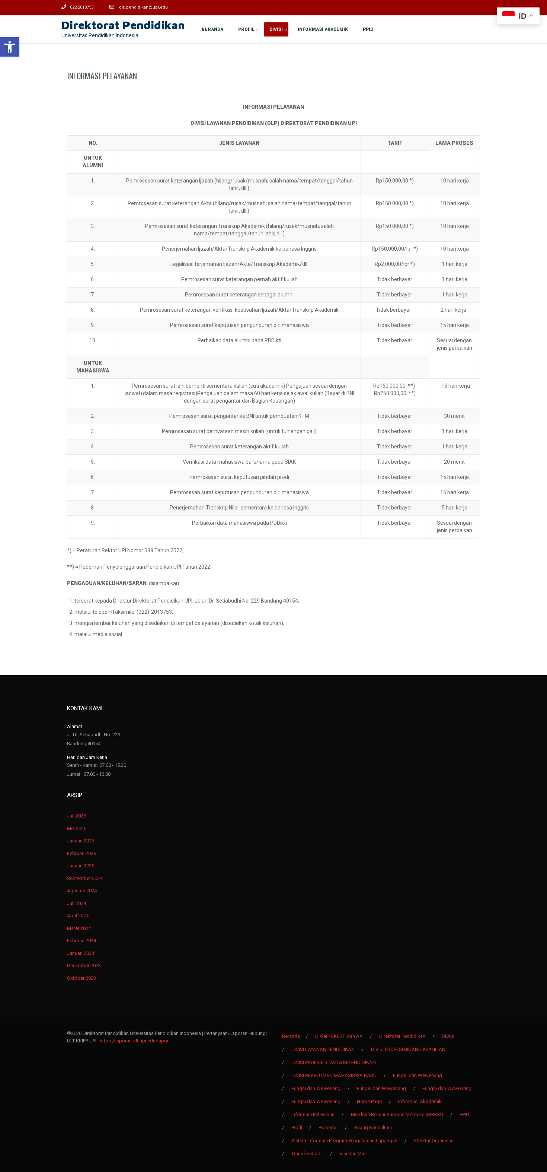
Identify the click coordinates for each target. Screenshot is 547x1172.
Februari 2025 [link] (81, 853)
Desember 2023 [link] (84, 965)
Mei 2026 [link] (76, 828)
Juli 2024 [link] (76, 903)
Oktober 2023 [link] (81, 978)
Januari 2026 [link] (80, 841)
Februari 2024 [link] (81, 940)
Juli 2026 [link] (76, 816)
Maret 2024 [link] (79, 928)
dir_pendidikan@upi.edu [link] (143, 7)
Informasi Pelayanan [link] (102, 76)
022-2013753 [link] (81, 7)
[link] (9, 47)
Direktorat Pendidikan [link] (123, 24)
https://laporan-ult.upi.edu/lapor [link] (134, 1041)
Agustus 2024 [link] (82, 890)
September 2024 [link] (84, 878)
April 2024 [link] (78, 915)
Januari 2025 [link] (80, 865)
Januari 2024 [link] (80, 953)
